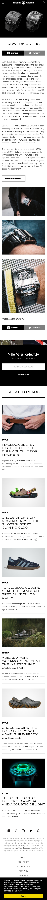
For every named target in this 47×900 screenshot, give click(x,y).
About (24, 857)
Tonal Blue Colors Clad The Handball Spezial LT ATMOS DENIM (21, 593)
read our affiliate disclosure (20, 848)
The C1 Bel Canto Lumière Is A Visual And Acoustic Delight (23, 801)
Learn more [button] (17, 891)
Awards (23, 875)
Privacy (23, 871)
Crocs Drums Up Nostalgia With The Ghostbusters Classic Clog (20, 523)
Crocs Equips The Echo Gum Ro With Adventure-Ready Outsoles (19, 733)
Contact (23, 862)
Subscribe (23, 375)
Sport (5, 653)
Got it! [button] (23, 896)
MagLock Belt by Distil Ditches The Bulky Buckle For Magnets (19, 450)
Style (5, 440)
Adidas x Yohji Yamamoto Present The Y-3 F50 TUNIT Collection (21, 663)
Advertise (23, 866)
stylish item (29, 128)
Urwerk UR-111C (13, 178)
